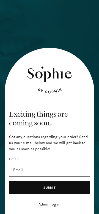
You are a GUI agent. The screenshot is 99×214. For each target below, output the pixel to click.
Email (14, 159)
